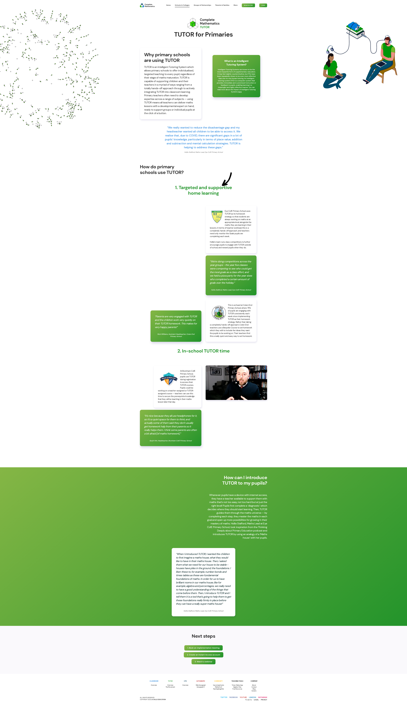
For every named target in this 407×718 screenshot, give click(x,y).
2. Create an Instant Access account (203, 654)
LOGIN (263, 5)
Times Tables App (237, 685)
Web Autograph (201, 685)
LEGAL (256, 700)
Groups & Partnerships (202, 5)
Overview (154, 685)
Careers (254, 691)
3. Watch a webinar (203, 661)
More (236, 5)
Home (168, 5)
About (254, 685)
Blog (254, 689)
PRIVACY (264, 700)
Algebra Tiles (237, 687)
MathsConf (218, 687)
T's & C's (248, 700)
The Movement (170, 687)
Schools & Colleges (182, 5)
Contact (254, 687)
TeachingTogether (218, 689)
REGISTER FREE (248, 5)
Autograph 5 (201, 687)
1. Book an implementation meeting (203, 648)
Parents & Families (222, 5)
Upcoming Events (218, 685)
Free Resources (237, 689)
